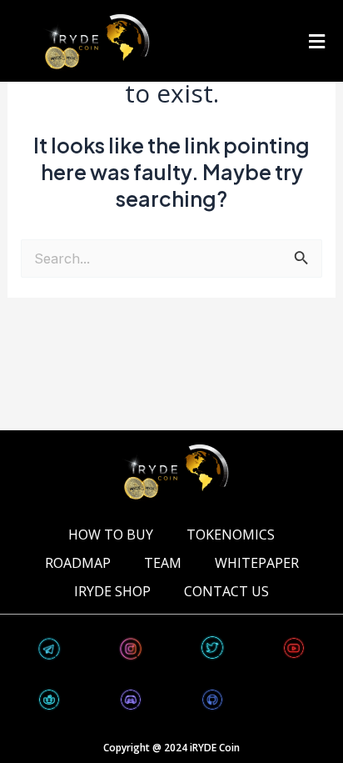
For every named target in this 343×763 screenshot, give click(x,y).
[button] (316, 41)
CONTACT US (226, 591)
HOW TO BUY (110, 534)
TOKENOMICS (230, 534)
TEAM (162, 563)
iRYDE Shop (112, 591)
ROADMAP (78, 563)
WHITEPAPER (257, 563)
